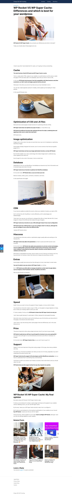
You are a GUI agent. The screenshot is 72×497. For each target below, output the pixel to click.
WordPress (55, 1)
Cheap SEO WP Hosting (20, 1)
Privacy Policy (17, 481)
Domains (43, 1)
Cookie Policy (16, 483)
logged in (22, 470)
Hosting (49, 1)
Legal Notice (16, 479)
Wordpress (16, 5)
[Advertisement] (36, 56)
